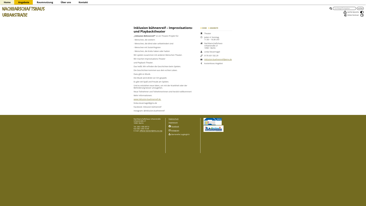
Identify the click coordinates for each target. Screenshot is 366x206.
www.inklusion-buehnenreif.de (147, 99)
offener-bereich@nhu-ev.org (151, 131)
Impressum (173, 122)
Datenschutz (174, 119)
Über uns (66, 2)
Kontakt (83, 2)
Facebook (175, 126)
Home (7, 2)
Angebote (23, 2)
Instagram (175, 130)
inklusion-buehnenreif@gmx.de (218, 59)
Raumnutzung (45, 2)
